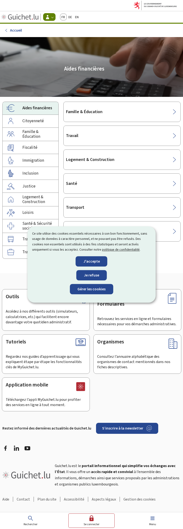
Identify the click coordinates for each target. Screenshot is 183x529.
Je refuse (91, 275)
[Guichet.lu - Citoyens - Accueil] (20, 17)
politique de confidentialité (121, 250)
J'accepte (91, 261)
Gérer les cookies (91, 289)
